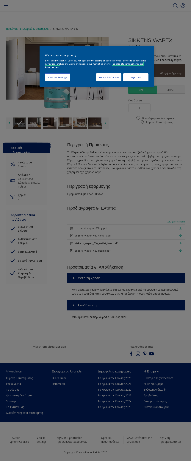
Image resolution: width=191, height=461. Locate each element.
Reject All (136, 77)
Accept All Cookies (108, 77)
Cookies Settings (57, 77)
